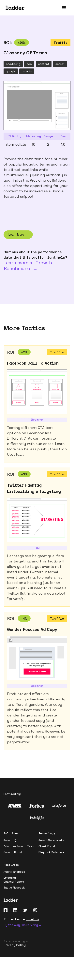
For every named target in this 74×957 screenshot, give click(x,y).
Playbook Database (51, 852)
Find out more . (22, 919)
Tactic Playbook (14, 887)
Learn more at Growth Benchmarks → (28, 266)
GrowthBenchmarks (51, 840)
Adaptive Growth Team (19, 846)
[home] (14, 8)
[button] (63, 7)
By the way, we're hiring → (23, 925)
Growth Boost (13, 852)
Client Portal (46, 846)
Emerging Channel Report (14, 879)
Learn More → (18, 234)
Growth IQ (10, 840)
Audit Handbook (14, 871)
